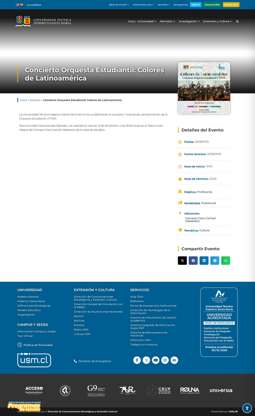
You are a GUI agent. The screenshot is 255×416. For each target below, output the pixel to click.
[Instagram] (165, 360)
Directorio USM (140, 340)
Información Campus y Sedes (36, 331)
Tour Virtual (25, 336)
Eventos (35, 100)
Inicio (23, 100)
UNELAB (233, 411)
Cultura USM (82, 334)
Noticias (79, 320)
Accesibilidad (34, 5)
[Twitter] (146, 360)
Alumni (78, 316)
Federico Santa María (31, 301)
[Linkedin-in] (174, 360)
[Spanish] (22, 4)
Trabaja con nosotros (144, 344)
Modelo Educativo (29, 310)
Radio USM (81, 329)
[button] (120, 4)
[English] (17, 4)
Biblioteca (137, 301)
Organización (26, 314)
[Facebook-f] (137, 360)
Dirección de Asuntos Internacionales (98, 311)
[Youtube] (155, 360)
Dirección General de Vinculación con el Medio (98, 305)
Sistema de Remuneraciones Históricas (148, 334)
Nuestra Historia (27, 296)
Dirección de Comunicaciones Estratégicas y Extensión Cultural (95, 298)
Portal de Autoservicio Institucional (153, 305)
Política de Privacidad (38, 345)
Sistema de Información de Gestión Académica (153, 319)
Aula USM (136, 296)
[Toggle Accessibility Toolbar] (247, 408)
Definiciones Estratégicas (33, 305)
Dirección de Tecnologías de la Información (150, 311)
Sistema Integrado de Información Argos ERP (152, 326)
